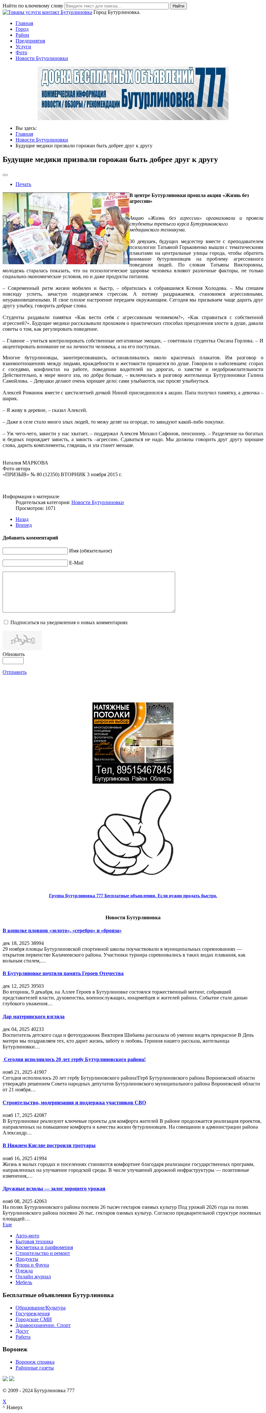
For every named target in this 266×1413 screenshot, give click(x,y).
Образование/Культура (41, 1307)
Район (22, 35)
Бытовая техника (34, 1241)
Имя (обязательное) (90, 550)
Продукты (27, 1259)
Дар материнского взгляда (34, 1016)
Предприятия (30, 40)
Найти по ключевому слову (33, 5)
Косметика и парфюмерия (44, 1247)
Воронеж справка (35, 1362)
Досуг (22, 1331)
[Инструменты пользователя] (5, 175)
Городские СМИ (34, 1319)
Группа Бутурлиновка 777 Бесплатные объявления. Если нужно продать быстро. (133, 895)
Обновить (14, 654)
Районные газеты (35, 1367)
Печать (23, 184)
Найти (178, 6)
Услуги (23, 46)
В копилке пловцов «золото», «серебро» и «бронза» (62, 930)
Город (22, 29)
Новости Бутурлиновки (42, 58)
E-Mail (76, 562)
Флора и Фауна (32, 1265)
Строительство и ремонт (43, 1253)
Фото (21, 52)
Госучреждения (33, 1313)
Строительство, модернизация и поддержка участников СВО (74, 1102)
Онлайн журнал (33, 1276)
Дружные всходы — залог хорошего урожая (54, 1188)
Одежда (24, 1270)
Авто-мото (27, 1235)
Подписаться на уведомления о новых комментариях (69, 622)
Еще (7, 1224)
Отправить (15, 672)
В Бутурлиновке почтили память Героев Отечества (63, 973)
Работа (23, 1337)
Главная (24, 23)
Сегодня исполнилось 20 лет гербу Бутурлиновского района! (74, 1059)
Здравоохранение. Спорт (43, 1325)
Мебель (24, 1282)
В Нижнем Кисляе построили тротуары (49, 1145)
